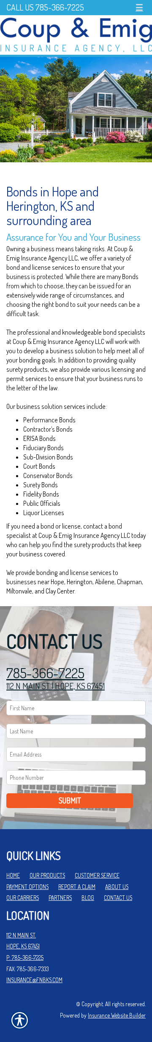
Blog (87, 897)
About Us (116, 886)
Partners (60, 897)
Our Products (47, 875)
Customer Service (97, 875)
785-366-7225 (45, 673)
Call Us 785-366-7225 (45, 7)
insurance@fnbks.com (34, 979)
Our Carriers (22, 897)
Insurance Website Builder (117, 1015)
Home (13, 875)
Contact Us (118, 897)
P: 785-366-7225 (24, 957)
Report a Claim (76, 886)
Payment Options (27, 886)
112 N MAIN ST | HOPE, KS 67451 (55, 685)
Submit (70, 800)
